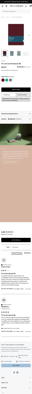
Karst (3, 61)
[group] (16, 232)
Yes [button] (15, 288)
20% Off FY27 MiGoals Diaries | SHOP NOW (16, 1)
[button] (24, 67)
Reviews (11, 119)
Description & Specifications (9, 113)
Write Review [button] (16, 240)
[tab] (16, 253)
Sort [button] (8, 247)
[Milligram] (16, 6)
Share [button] (22, 288)
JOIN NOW (16, 365)
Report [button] (18, 288)
